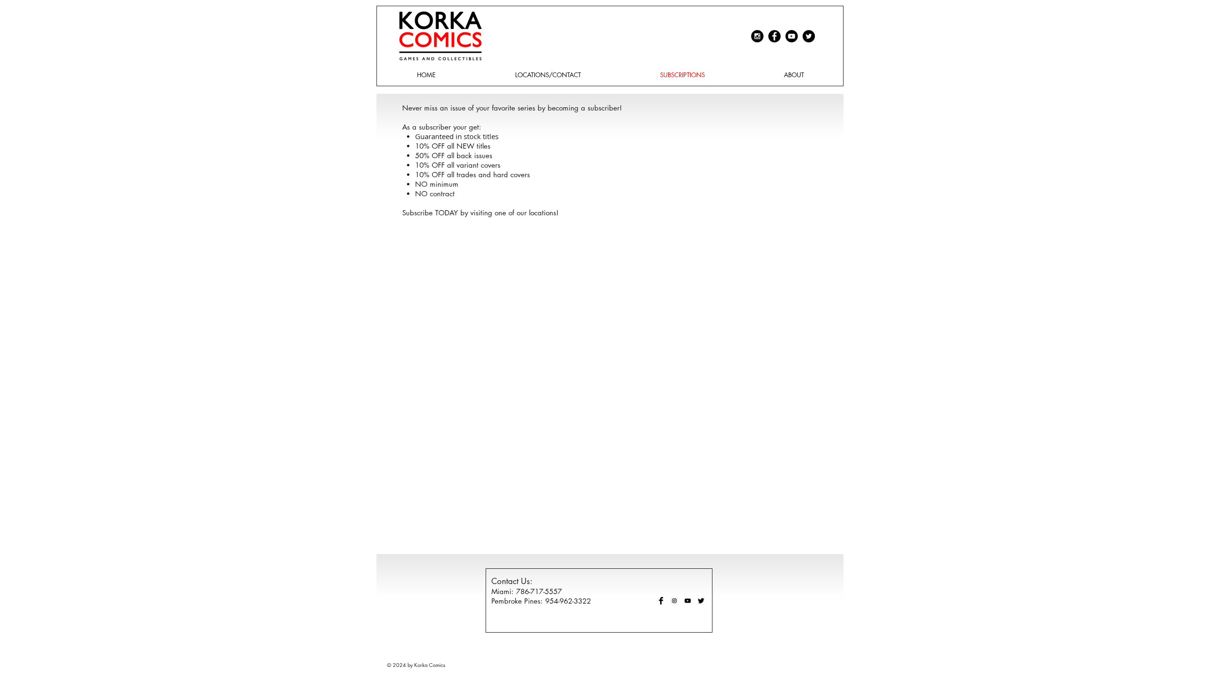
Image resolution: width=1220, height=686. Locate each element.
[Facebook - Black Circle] (774, 36)
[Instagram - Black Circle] (757, 36)
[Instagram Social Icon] (674, 601)
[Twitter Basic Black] (701, 601)
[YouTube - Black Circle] (791, 36)
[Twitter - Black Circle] (809, 36)
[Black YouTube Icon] (687, 601)
